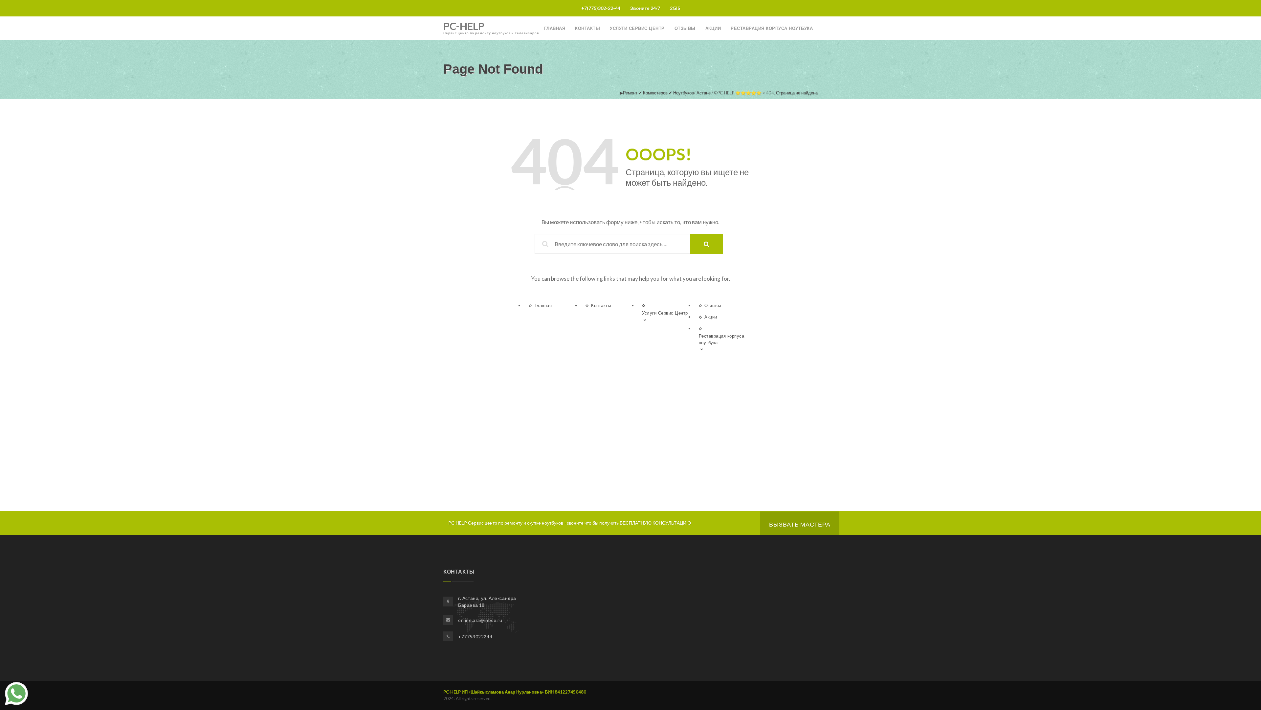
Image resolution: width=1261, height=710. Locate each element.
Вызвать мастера (799, 524)
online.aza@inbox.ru (480, 620)
